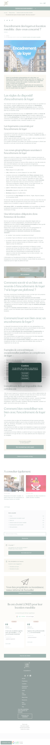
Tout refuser (25, 375)
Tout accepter (25, 373)
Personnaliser (25, 378)
